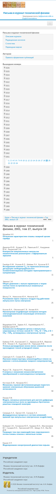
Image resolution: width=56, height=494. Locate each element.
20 (49, 161)
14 (34, 161)
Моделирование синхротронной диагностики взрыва (26, 445)
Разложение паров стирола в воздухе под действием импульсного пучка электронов (26, 300)
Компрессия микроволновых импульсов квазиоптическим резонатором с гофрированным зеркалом (25, 253)
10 (24, 161)
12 (29, 161)
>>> (49, 219)
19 (47, 161)
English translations (29, 18)
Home (7, 217)
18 (44, 161)
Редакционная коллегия (15, 40)
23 (14, 163)
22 (12, 163)
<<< (45, 219)
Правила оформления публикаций (20, 58)
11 (26, 161)
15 (36, 161)
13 (31, 161)
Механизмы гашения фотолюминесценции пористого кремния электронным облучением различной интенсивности (26, 387)
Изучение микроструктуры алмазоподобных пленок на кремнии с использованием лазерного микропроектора (27, 360)
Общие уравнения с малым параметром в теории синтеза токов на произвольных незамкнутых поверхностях (24, 286)
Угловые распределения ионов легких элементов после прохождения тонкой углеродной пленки (27, 347)
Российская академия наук (15, 462)
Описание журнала (13, 36)
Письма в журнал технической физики (26, 13)
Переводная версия (14, 47)
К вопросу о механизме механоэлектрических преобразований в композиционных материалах (24, 373)
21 (9, 163)
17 (42, 161)
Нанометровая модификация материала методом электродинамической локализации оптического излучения (24, 314)
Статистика (10, 44)
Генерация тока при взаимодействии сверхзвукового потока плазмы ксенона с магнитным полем (26, 433)
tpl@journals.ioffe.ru (45, 16)
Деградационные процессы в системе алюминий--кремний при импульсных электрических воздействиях (27, 416)
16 (39, 161)
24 (17, 163)
